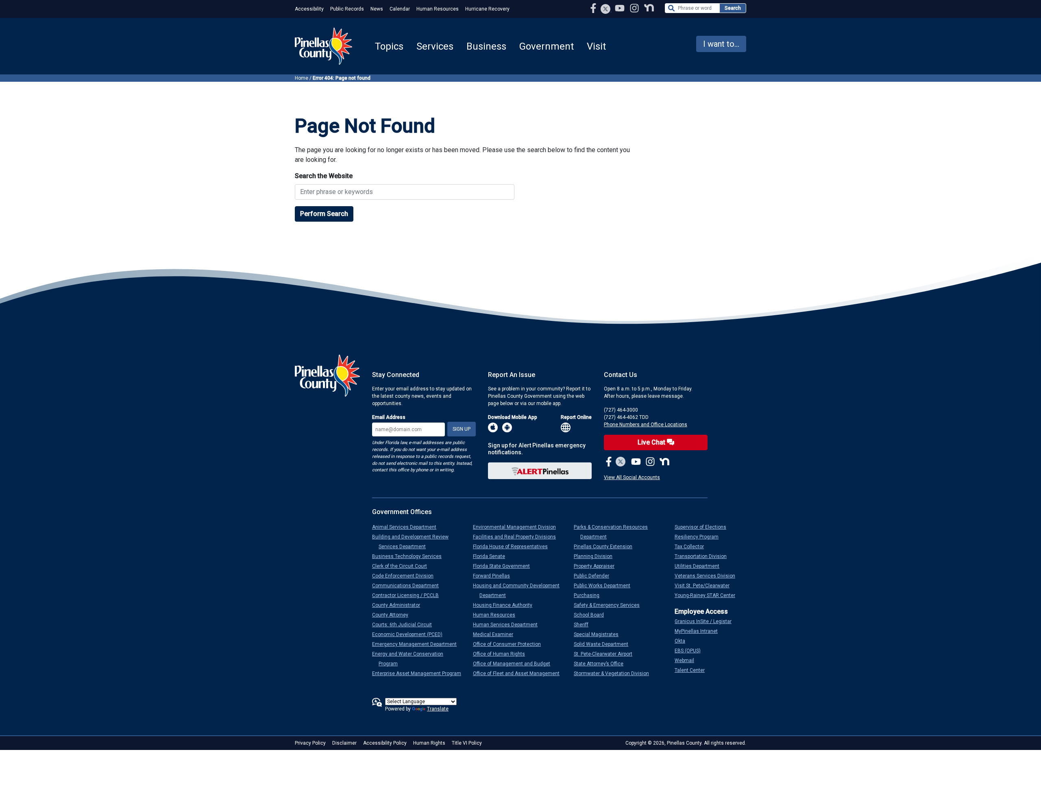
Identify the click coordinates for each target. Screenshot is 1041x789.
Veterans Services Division (708, 576)
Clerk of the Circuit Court (403, 566)
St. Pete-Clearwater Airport (606, 654)
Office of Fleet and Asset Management (519, 673)
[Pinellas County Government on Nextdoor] (649, 8)
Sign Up (461, 429)
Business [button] (486, 46)
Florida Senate (492, 556)
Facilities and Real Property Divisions (517, 537)
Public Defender (594, 576)
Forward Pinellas (494, 576)
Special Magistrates (599, 634)
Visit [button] (596, 46)
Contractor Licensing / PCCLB (409, 595)
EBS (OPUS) (691, 651)
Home (301, 78)
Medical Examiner (496, 634)
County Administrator (399, 605)
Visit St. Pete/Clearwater (705, 585)
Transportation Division (704, 556)
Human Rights (429, 743)
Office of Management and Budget (514, 664)
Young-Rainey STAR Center (708, 595)
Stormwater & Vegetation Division (614, 673)
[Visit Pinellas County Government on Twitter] (606, 10)
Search (733, 8)
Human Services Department (508, 625)
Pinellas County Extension (606, 546)
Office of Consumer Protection (510, 644)
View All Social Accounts (632, 477)
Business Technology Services (410, 556)
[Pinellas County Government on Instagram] (635, 8)
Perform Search (324, 214)
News (376, 9)
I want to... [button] (721, 44)
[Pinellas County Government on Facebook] (594, 8)
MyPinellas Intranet (699, 631)
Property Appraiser (597, 566)
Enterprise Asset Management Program (420, 673)
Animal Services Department (407, 527)
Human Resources (437, 9)
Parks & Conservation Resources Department (614, 532)
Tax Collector (692, 546)
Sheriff (584, 625)
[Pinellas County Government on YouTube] (620, 8)
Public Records (347, 9)
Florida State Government (504, 566)
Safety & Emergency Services (610, 605)
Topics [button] (389, 46)
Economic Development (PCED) (410, 634)
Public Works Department (605, 585)
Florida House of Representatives (513, 546)
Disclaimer (344, 743)
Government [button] (546, 46)
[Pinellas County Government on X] (621, 462)
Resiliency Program (700, 537)
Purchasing (589, 595)
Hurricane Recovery (487, 9)
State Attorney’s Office (601, 664)
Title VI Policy (467, 743)
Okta (683, 641)
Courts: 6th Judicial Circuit (405, 625)
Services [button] (434, 46)
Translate (438, 709)
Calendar (400, 9)
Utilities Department (700, 566)
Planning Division (596, 556)
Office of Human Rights (502, 654)
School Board (592, 615)
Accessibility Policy (385, 743)
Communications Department (409, 585)
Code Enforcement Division (406, 576)
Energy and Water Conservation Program (411, 659)
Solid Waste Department (604, 644)
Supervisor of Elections (703, 527)
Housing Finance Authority (505, 605)
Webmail (687, 660)
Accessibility (309, 9)
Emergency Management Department (418, 644)
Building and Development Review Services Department (414, 541)
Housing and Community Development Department (519, 590)
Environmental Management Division (517, 527)
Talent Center (693, 670)
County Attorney (393, 615)
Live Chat (652, 442)
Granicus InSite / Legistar (706, 621)
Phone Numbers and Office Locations (645, 424)
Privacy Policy (310, 743)
